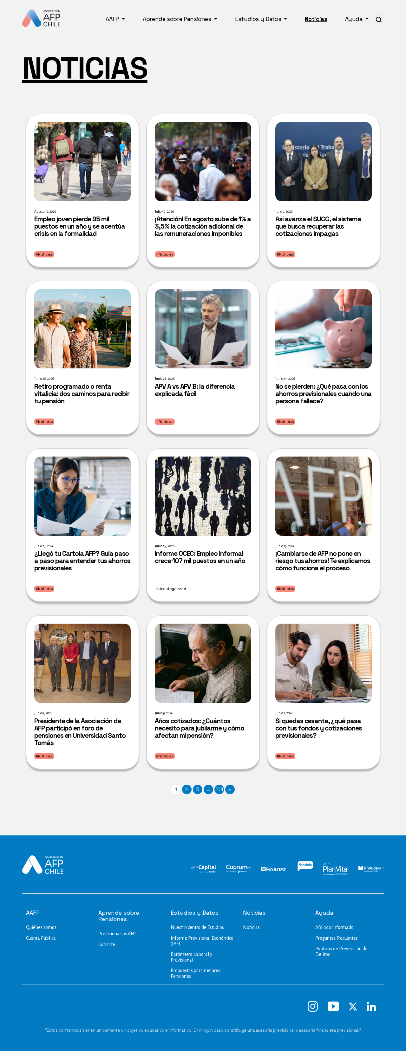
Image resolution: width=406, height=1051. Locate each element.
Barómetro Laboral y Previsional (191, 957)
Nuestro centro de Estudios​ (197, 927)
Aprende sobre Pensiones (178, 19)
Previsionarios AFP (117, 933)
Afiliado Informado (334, 927)
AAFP (113, 19)
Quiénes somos (41, 927)
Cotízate (106, 944)
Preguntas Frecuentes (336, 938)
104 (219, 789)
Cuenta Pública (41, 938)
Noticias (316, 19)
